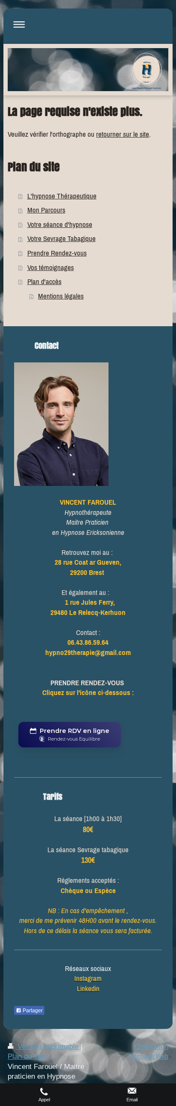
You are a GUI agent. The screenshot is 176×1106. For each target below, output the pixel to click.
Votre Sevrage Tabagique (61, 238)
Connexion (151, 1047)
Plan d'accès (44, 281)
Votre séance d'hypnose (59, 224)
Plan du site (26, 1056)
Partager (32, 1011)
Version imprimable (48, 1047)
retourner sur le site (122, 134)
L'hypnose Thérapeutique (62, 196)
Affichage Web (148, 1056)
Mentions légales (61, 296)
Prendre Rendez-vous (57, 253)
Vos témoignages (50, 267)
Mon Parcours (46, 210)
